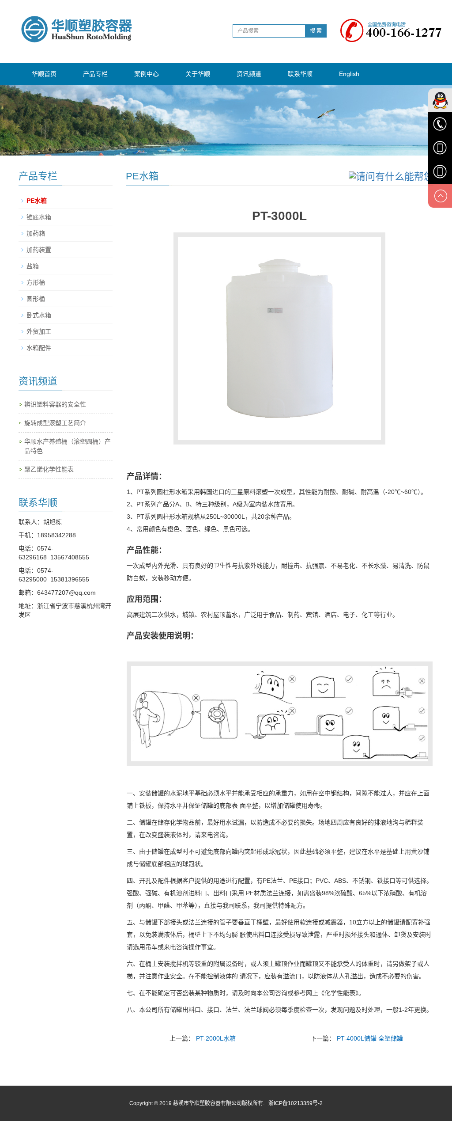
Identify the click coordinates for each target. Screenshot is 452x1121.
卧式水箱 (38, 315)
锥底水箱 (38, 216)
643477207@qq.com (66, 592)
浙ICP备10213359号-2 (295, 1103)
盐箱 (32, 266)
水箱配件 (38, 347)
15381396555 (69, 579)
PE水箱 (36, 200)
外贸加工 (38, 331)
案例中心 (146, 73)
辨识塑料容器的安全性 (55, 404)
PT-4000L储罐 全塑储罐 (370, 1038)
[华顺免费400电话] (395, 23)
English (349, 73)
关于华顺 (197, 73)
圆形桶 (35, 298)
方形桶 (35, 282)
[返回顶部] (440, 196)
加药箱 (35, 233)
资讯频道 (249, 73)
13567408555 (69, 557)
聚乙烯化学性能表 (49, 469)
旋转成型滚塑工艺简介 (55, 422)
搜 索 (316, 31)
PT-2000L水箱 (216, 1038)
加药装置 (38, 249)
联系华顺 (300, 73)
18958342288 (56, 535)
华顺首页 (44, 73)
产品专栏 (95, 73)
